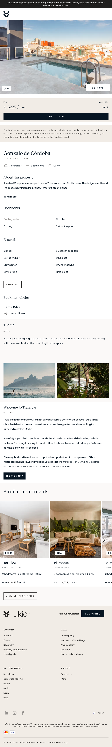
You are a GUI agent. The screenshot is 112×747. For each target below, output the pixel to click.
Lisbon (7, 683)
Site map (65, 649)
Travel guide (10, 654)
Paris (6, 697)
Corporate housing (13, 678)
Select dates (56, 116)
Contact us (66, 674)
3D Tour (98, 88)
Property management (15, 649)
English (100, 712)
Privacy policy (68, 644)
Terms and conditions (72, 654)
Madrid (7, 688)
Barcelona (9, 674)
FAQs (63, 678)
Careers (8, 640)
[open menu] (103, 14)
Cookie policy (67, 635)
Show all (12, 284)
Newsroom (9, 644)
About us (8, 635)
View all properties (20, 596)
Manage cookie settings (73, 640)
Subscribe (93, 613)
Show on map (14, 476)
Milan (6, 693)
